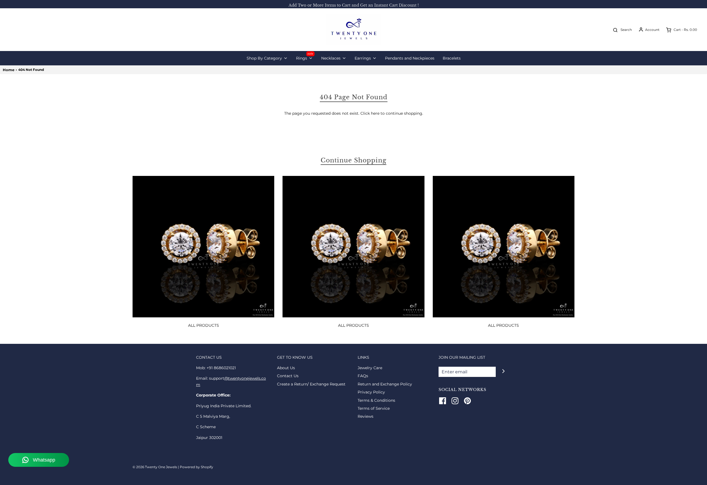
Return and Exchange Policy (385, 384)
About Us (286, 367)
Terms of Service (374, 408)
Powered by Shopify (196, 467)
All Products (203, 325)
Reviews (365, 416)
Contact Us (288, 375)
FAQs (363, 375)
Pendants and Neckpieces (409, 58)
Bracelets (452, 58)
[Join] (503, 371)
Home (8, 70)
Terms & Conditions (376, 400)
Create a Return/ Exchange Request (311, 384)
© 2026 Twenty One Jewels (155, 467)
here (375, 113)
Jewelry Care (370, 367)
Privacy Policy (371, 392)
